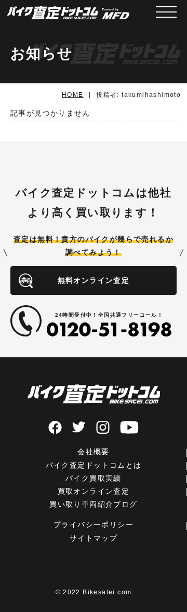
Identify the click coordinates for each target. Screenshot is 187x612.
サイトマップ (93, 538)
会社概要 (93, 451)
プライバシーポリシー (93, 524)
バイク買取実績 (93, 478)
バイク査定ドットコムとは (94, 465)
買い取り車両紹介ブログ (93, 504)
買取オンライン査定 (94, 491)
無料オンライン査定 (94, 280)
